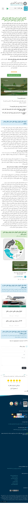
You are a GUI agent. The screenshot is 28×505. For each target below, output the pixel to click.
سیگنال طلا (16, 480)
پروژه (25, 32)
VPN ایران (24, 429)
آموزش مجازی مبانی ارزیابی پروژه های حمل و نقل (20, 273)
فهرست (25, 9)
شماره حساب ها (25, 424)
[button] (14, 98)
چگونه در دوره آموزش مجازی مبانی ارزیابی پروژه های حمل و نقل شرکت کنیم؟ (13, 109)
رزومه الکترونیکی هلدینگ (14, 475)
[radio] (19, 381)
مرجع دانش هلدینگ (15, 477)
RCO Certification (14, 484)
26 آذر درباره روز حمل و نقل (14, 321)
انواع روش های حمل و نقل (14, 311)
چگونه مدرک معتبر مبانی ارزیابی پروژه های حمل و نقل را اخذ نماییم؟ (13, 113)
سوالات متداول (20, 424)
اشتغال (16, 47)
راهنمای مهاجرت (15, 481)
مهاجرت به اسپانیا (15, 483)
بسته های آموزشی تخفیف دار (12, 424)
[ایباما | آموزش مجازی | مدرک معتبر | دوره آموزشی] (14, 3)
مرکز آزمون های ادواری (14, 478)
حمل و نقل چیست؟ (21, 98)
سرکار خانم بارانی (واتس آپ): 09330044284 (14, 468)
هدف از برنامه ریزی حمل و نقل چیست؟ (17, 106)
